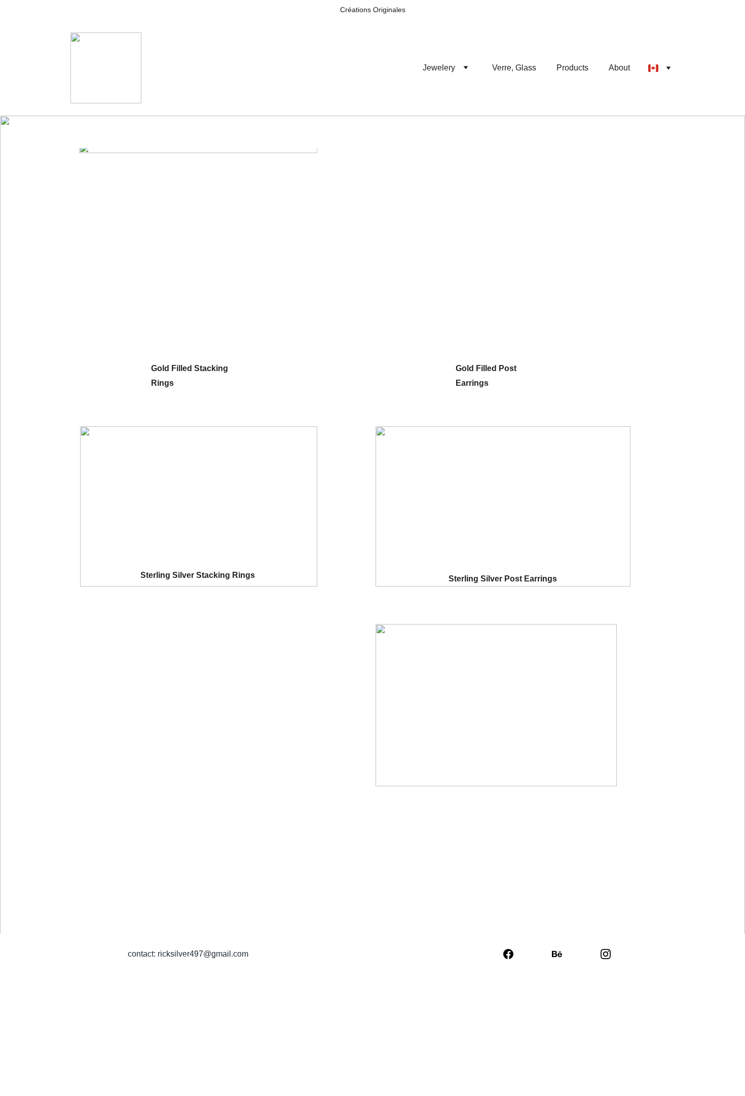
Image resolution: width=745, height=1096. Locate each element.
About (619, 67)
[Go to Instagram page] (606, 954)
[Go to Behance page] (557, 954)
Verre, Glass (514, 67)
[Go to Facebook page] (508, 954)
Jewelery (439, 67)
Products (572, 67)
